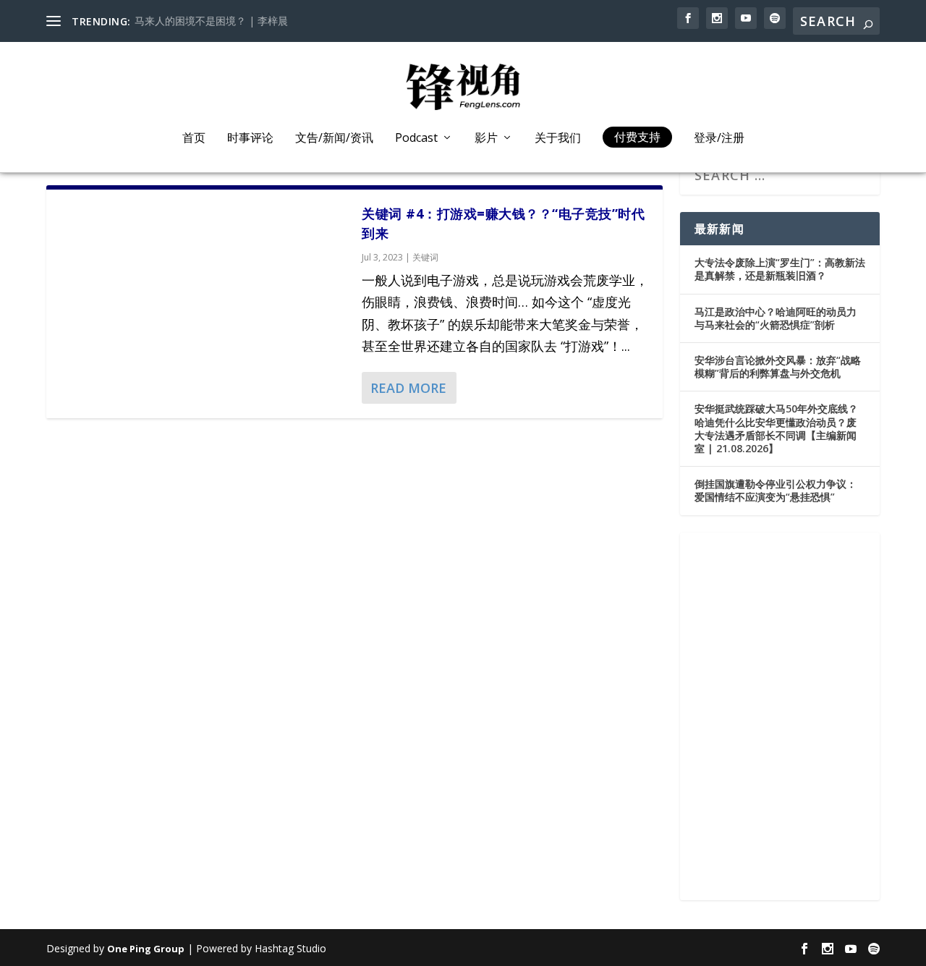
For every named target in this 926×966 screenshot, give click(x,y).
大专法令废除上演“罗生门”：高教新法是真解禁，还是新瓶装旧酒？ (779, 268)
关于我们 (558, 138)
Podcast (416, 138)
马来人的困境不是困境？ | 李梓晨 (211, 20)
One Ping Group (145, 948)
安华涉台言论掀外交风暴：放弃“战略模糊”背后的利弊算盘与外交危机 (777, 366)
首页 (193, 138)
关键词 (425, 257)
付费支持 (637, 137)
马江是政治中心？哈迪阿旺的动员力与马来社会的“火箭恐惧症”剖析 (775, 318)
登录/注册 (719, 138)
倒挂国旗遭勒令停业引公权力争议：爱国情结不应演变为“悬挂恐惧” (775, 490)
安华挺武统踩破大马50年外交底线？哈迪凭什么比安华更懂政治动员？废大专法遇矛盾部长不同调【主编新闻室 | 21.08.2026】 (776, 428)
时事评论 (250, 138)
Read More (408, 388)
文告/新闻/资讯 (334, 138)
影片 (486, 138)
